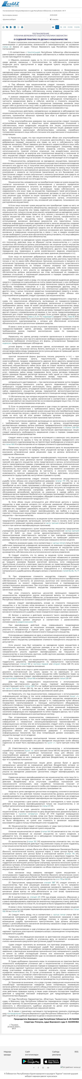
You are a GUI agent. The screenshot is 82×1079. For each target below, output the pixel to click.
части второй (11, 678)
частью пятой (59, 543)
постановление (14, 1014)
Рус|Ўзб (70, 27)
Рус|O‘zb (77, 27)
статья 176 (70, 854)
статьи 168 (30, 678)
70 (75, 571)
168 (66, 879)
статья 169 (46, 832)
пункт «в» (29, 751)
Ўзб (61, 27)
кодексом (6, 343)
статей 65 (66, 571)
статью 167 (15, 911)
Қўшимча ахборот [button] (9, 19)
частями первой (40, 664)
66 (72, 571)
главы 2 (31, 317)
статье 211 (46, 806)
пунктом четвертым (28, 814)
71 (78, 571)
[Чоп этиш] (22, 27)
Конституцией (33, 52)
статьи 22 (6, 47)
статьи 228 (63, 678)
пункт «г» (74, 696)
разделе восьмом (25, 622)
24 (38, 317)
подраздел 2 (47, 317)
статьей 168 (25, 664)
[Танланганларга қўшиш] (3, 27)
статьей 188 (49, 883)
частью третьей (72, 531)
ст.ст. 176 (59, 879)
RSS (76, 1052)
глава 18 (70, 317)
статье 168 (9, 444)
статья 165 (31, 841)
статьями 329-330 (71, 428)
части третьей (52, 523)
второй (56, 664)
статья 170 (60, 481)
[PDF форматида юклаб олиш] (18, 27)
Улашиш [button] (55, 19)
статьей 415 (35, 897)
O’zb (64, 27)
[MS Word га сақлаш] (15, 27)
